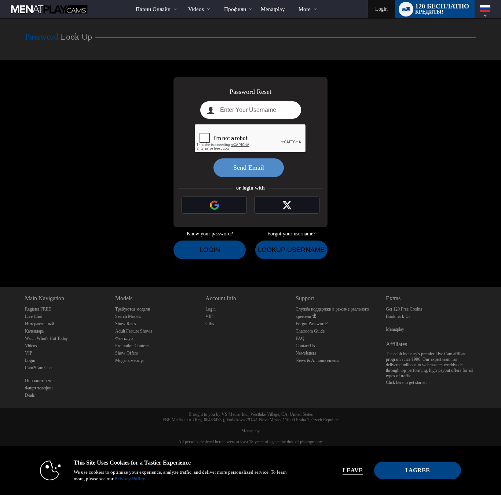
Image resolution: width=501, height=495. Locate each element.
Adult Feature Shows (133, 331)
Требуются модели (132, 309)
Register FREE (38, 309)
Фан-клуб (124, 338)
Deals (30, 395)
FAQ (300, 338)
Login (381, 9)
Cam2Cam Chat (38, 367)
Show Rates (125, 323)
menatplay (273, 9)
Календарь (34, 331)
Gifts (209, 323)
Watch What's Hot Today (46, 338)
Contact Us (305, 345)
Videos (196, 9)
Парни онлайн (153, 9)
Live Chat (33, 316)
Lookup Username (291, 249)
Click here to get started (406, 382)
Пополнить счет (39, 380)
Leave (353, 470)
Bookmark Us (398, 316)
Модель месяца (129, 360)
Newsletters (306, 353)
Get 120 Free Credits (404, 309)
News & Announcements (317, 360)
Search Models (128, 316)
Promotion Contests (132, 345)
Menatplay (395, 329)
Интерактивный (39, 323)
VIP (28, 353)
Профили (235, 9)
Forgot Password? (312, 323)
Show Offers (126, 353)
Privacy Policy (129, 478)
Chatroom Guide (310, 331)
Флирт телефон (38, 387)
